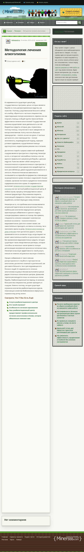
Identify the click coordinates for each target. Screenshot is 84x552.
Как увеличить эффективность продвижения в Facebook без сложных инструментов (66, 234)
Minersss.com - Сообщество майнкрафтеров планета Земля (68, 538)
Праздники (61, 152)
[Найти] (79, 22)
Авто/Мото (63, 269)
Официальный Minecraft (13, 2)
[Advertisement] (26, 416)
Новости (8, 22)
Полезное (60, 146)
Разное (59, 156)
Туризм (61, 216)
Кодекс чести (29, 537)
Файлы (59, 164)
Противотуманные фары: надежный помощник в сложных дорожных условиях (66, 273)
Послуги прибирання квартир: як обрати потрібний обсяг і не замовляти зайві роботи (67, 200)
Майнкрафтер (15, 40)
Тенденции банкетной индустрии (67, 255)
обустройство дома (66, 197)
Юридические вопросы (66, 171)
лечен (15, 186)
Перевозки (63, 206)
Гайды (30, 22)
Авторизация (69, 31)
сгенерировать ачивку (69, 75)
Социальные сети (65, 231)
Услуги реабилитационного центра (23, 302)
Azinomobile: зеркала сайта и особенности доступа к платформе (67, 248)
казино (61, 246)
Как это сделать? (63, 138)
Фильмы (60, 167)
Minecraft (60, 127)
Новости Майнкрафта (65, 142)
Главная (5, 537)
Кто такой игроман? (17, 305)
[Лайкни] (5, 61)
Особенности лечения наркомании (23, 308)
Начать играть (43, 2)
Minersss (60, 130)
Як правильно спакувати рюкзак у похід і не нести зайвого (66, 218)
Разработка (61, 160)
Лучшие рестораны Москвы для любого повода (69, 242)
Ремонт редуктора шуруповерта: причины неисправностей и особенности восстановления (66, 262)
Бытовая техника (65, 259)
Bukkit (59, 123)
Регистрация (59, 31)
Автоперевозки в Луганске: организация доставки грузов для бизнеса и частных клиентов (67, 210)
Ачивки (20, 22)
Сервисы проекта (16, 537)
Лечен (27, 229)
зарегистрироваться (62, 67)
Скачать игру (29, 2)
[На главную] (13, 12)
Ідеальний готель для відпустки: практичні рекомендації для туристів (67, 226)
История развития (43, 537)
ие (31, 229)
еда (60, 241)
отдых (61, 224)
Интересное (61, 134)
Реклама (5, 539)
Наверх (19, 539)
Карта (41, 22)
